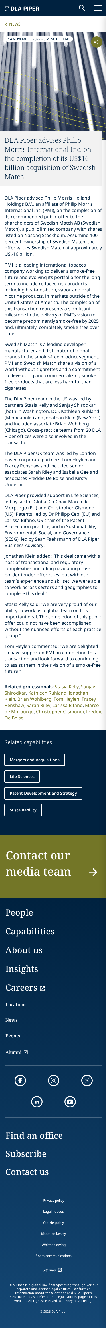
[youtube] (70, 1101)
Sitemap (49, 1270)
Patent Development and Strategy (43, 793)
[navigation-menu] (98, 8)
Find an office (34, 1135)
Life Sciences (22, 776)
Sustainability (23, 810)
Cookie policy (53, 1222)
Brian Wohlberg (34, 699)
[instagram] (53, 1080)
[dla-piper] (22, 8)
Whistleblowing (54, 1244)
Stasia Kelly (67, 686)
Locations (15, 1004)
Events (12, 1036)
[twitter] (87, 1080)
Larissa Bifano (68, 705)
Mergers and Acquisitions (35, 759)
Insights (21, 968)
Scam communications (54, 1255)
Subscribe (26, 1153)
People (19, 912)
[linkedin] (37, 1101)
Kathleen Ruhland (47, 693)
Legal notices (53, 1211)
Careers (21, 987)
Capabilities (29, 931)
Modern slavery (53, 1233)
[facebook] (20, 1080)
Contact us (27, 1172)
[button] (53, 866)
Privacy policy (53, 1200)
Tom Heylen (66, 699)
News (15, 24)
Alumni (13, 1052)
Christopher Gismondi (60, 711)
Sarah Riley (38, 705)
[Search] (82, 8)
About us (24, 950)
